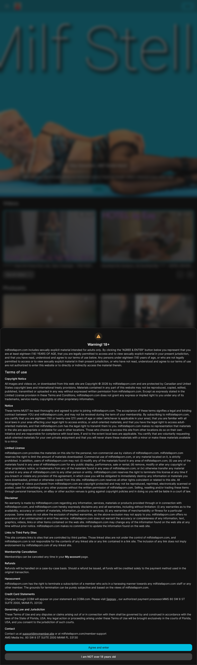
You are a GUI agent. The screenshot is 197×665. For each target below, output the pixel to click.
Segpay (111, 599)
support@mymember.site (38, 633)
